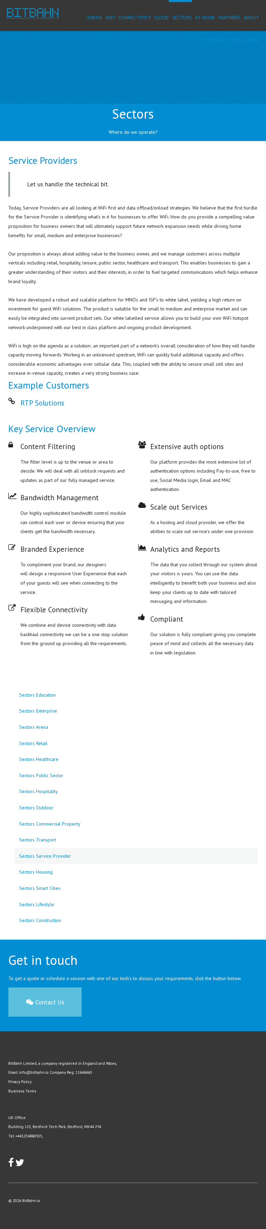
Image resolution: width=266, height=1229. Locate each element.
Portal (236, 40)
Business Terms (22, 1090)
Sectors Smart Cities (40, 888)
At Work (205, 18)
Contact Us (49, 1002)
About (251, 18)
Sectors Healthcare (39, 759)
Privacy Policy (20, 1081)
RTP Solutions (42, 403)
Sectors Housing (36, 872)
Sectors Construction (40, 920)
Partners (229, 18)
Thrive (94, 18)
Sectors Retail (33, 743)
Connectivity (134, 18)
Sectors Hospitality (38, 791)
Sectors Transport (37, 840)
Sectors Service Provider (45, 856)
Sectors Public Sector (41, 775)
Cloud (161, 18)
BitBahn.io (31, 1200)
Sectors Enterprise (38, 711)
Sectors (182, 18)
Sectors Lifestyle (36, 904)
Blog (253, 40)
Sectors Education (37, 695)
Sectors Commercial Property (49, 824)
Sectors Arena (33, 727)
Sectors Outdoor (36, 807)
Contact (213, 40)
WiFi (110, 18)
